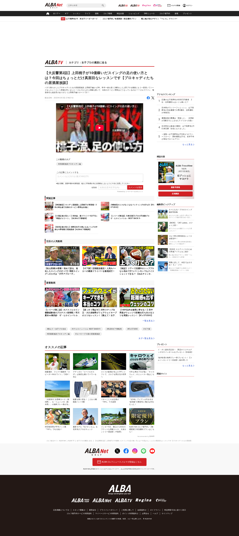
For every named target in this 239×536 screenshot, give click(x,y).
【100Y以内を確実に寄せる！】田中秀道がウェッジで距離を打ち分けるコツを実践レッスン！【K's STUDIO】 (137, 313)
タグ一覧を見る (145, 338)
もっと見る (187, 144)
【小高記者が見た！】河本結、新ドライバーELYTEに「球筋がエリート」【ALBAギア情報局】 (76, 217)
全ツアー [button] (56, 13)
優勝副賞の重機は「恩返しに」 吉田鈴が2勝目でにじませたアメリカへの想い (178, 119)
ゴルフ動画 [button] (107, 13)
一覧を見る (148, 321)
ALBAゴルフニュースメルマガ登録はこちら (122, 462)
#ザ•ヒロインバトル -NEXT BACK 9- (86, 329)
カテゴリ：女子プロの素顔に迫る (88, 62)
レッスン (76, 13)
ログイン (189, 5)
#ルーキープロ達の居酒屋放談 (87, 334)
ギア (66, 13)
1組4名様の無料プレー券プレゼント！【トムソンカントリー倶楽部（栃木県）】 (175, 359)
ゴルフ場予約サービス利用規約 (79, 513)
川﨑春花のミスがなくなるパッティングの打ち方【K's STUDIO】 (132, 206)
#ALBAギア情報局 (114, 329)
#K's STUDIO (132, 329)
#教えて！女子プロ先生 (56, 329)
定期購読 (175, 194)
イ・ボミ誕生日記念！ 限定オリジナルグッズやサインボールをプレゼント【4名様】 (175, 351)
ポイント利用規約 (129, 513)
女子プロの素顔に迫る (84, 441)
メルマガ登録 (175, 5)
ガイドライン (155, 510)
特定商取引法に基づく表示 (175, 510)
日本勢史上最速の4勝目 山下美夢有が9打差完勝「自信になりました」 (178, 127)
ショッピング (134, 13)
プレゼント (187, 13)
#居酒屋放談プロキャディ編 (69, 164)
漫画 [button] (97, 13)
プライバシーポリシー (109, 510)
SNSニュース (149, 13)
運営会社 (92, 510)
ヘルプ (155, 513)
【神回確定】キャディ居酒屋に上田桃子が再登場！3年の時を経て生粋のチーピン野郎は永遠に (76, 206)
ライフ (87, 13)
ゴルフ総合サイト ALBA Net (56, 441)
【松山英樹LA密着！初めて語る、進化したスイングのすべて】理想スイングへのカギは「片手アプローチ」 (62, 271)
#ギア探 (146, 329)
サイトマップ (167, 513)
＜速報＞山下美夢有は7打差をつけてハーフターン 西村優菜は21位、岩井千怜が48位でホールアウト (178, 136)
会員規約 (141, 510)
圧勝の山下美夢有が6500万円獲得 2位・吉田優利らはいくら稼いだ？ (177, 101)
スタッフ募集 (78, 510)
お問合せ (145, 513)
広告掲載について (60, 510)
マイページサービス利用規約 (107, 513)
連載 (176, 13)
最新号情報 (175, 187)
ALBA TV (71, 441)
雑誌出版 (120, 13)
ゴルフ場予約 (164, 13)
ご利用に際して (127, 510)
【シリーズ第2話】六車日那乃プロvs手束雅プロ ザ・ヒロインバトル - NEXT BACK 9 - (131, 217)
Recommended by (143, 436)
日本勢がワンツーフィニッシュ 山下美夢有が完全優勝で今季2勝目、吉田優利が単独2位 (178, 110)
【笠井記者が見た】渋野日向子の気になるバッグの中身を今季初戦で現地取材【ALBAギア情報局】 (76, 228)
